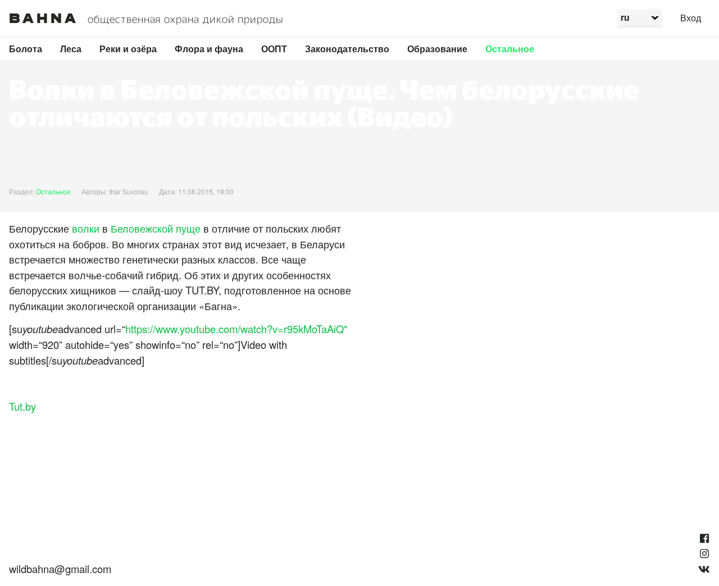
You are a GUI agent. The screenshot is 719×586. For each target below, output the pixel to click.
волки (85, 228)
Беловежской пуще (156, 228)
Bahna (44, 18)
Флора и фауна (209, 48)
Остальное (509, 48)
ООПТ (274, 48)
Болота (25, 48)
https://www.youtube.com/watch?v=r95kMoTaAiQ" (236, 328)
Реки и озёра (128, 48)
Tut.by (22, 406)
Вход (690, 17)
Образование (437, 48)
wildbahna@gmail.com (60, 568)
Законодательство (347, 48)
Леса (70, 48)
